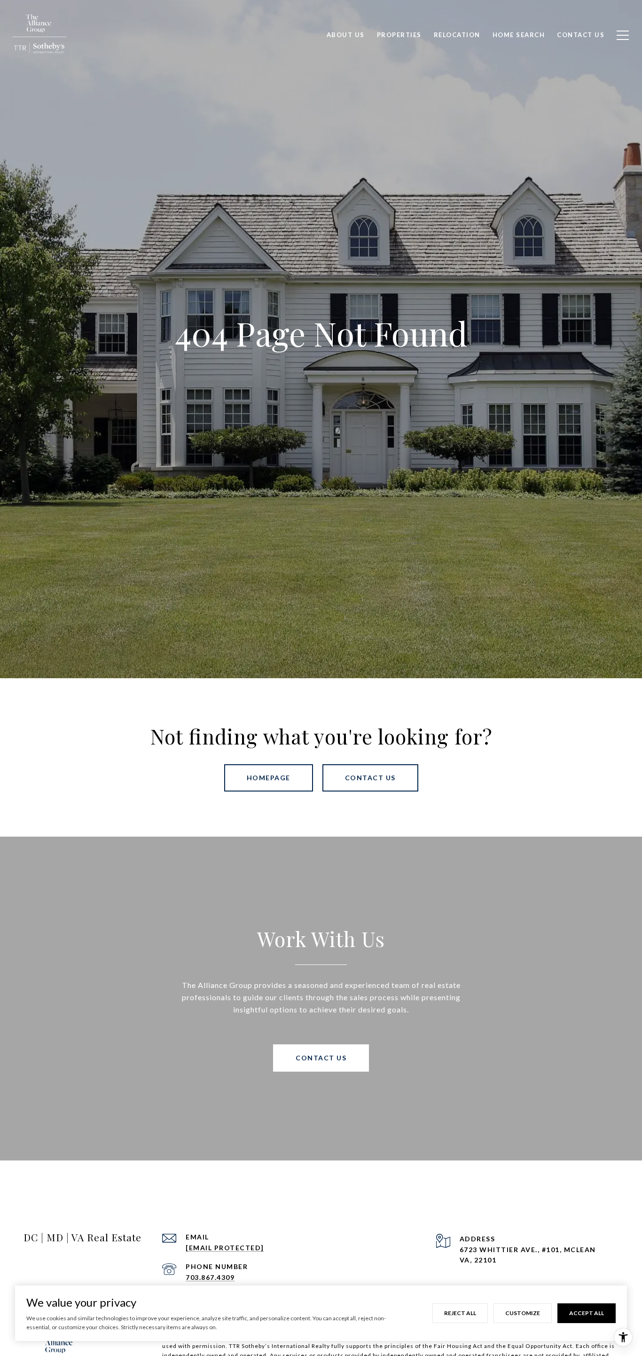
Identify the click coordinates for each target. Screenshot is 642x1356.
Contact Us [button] (370, 778)
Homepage (268, 778)
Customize (522, 1313)
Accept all (586, 1313)
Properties (399, 35)
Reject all (460, 1313)
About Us (346, 35)
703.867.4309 (210, 1277)
